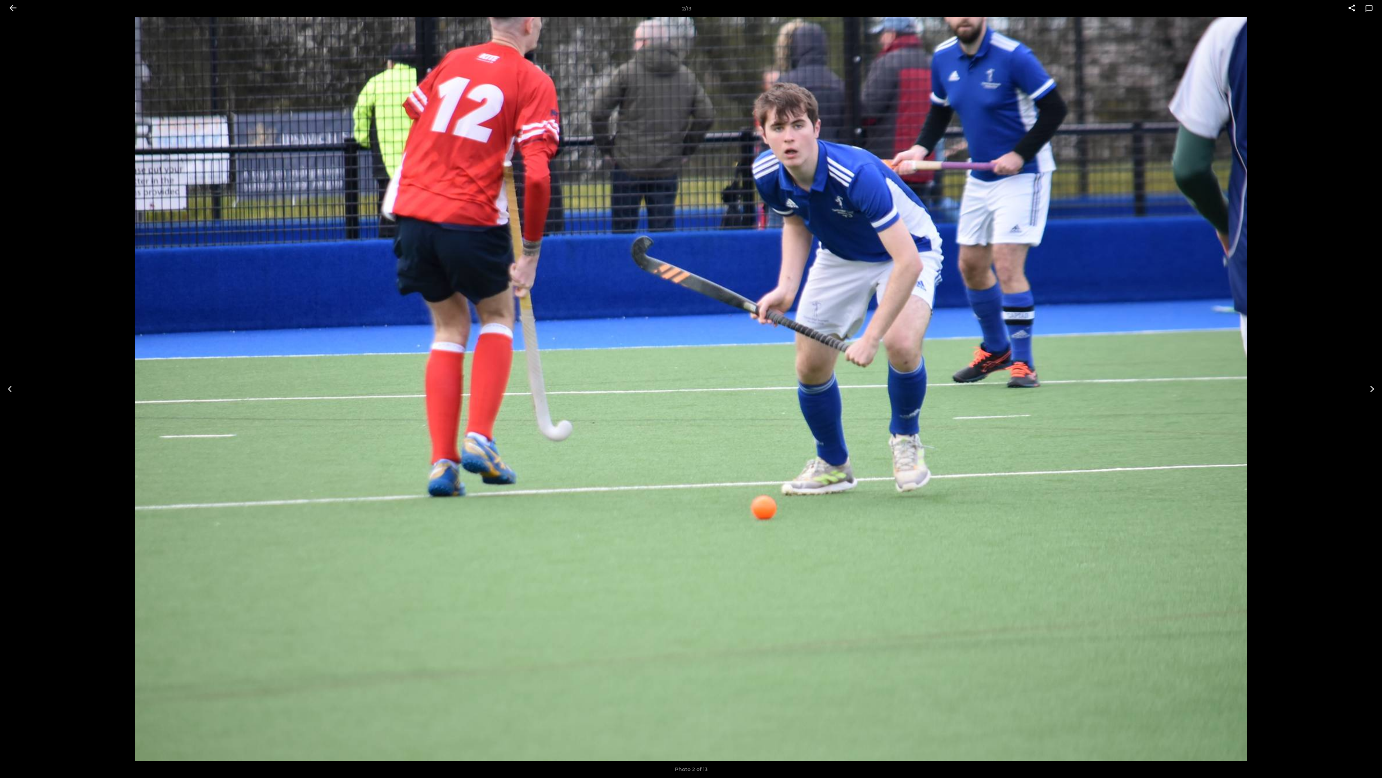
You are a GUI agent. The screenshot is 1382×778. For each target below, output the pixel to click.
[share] (1351, 9)
